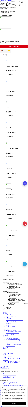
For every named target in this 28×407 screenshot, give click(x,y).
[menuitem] (5, 54)
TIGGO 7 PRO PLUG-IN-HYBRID (11, 361)
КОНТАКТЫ (3, 367)
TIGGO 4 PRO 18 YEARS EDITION (12, 358)
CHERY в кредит (7, 376)
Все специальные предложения (10, 373)
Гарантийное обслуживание (10, 382)
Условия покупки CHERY (9, 377)
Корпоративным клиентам (9, 375)
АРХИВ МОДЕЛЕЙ (5, 369)
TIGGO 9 (5, 354)
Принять (14, 403)
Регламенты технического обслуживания (13, 385)
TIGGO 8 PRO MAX (8, 356)
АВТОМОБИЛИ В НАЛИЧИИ (7, 365)
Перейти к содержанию (6, 0)
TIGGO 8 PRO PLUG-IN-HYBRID (11, 362)
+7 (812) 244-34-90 (5, 41)
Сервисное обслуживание (9, 383)
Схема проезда (15, 41)
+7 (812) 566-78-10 (5, 13)
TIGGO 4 (5, 357)
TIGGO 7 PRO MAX (8, 353)
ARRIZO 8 (5, 360)
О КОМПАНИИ (4, 366)
